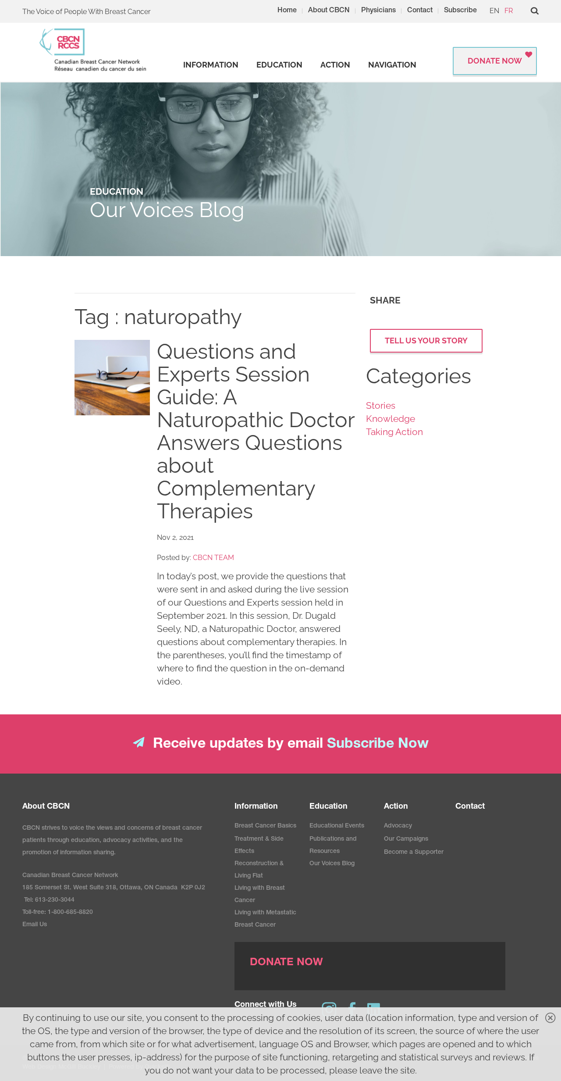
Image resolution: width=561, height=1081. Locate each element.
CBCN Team (213, 557)
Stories (380, 405)
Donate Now (495, 60)
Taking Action (394, 431)
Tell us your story (426, 340)
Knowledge (390, 418)
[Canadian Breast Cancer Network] (93, 50)
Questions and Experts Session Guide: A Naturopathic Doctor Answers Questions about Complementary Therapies (256, 431)
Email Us (34, 925)
